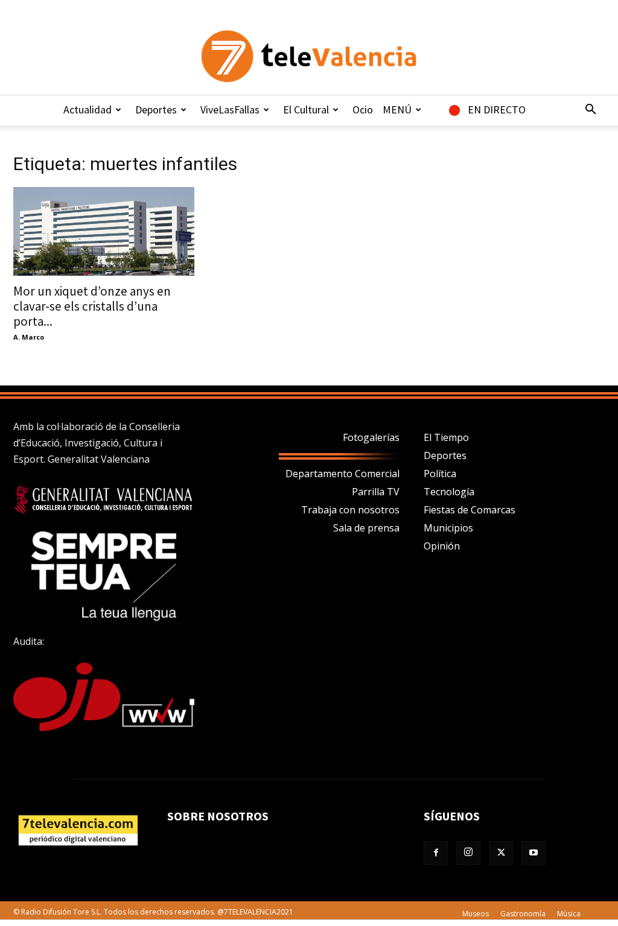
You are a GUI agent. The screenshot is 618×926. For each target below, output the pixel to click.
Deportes (156, 109)
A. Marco (28, 336)
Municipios (448, 527)
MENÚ (397, 109)
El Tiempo (446, 437)
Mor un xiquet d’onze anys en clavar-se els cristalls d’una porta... (92, 306)
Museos (475, 914)
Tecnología (449, 491)
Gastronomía (523, 914)
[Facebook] (436, 853)
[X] (501, 853)
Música (569, 914)
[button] (590, 110)
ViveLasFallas (230, 109)
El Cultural (306, 109)
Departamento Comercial (342, 473)
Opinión (442, 546)
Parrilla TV (376, 491)
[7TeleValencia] (309, 56)
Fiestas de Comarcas (469, 509)
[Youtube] (533, 853)
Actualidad (87, 109)
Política (440, 473)
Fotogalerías (371, 437)
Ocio (362, 109)
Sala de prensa (366, 527)
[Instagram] (468, 853)
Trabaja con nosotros (350, 509)
